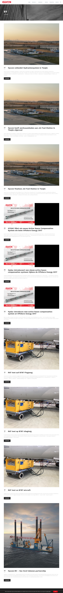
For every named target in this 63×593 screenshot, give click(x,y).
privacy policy (48, 591)
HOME (29, 2)
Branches (40, 2)
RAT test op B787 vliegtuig (20, 431)
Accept (55, 591)
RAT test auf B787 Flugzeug (20, 373)
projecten (52, 2)
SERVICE (46, 2)
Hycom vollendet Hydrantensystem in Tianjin (28, 68)
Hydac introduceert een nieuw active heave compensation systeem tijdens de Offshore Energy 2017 (32, 271)
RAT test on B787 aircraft (19, 490)
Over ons (34, 2)
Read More (7, 78)
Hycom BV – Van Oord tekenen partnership (27, 571)
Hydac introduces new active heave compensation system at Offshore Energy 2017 (30, 313)
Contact (57, 2)
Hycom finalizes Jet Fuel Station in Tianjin (27, 189)
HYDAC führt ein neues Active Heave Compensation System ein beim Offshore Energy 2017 (30, 229)
